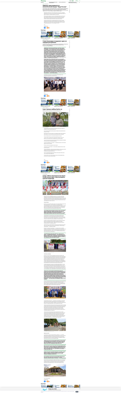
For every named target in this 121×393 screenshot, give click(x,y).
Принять (77, 391)
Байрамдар (44, 39)
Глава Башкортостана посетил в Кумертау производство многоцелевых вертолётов (73, 2)
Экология (42, 2)
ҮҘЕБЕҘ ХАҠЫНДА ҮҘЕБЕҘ (73, 0)
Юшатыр (43, 0)
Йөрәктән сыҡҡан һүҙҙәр (77, 0)
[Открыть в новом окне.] (45, 28)
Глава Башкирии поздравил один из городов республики (53, 2)
